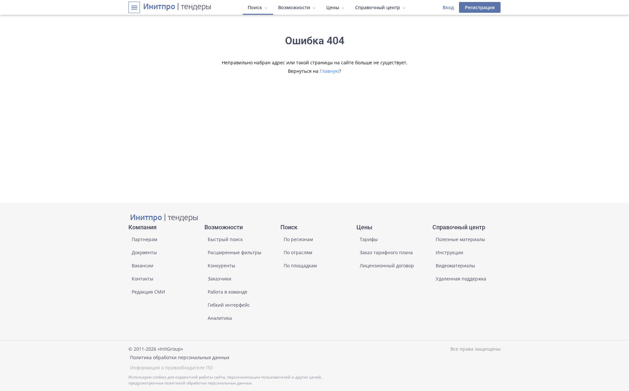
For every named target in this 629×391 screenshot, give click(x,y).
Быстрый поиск (225, 239)
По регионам (298, 239)
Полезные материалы (460, 239)
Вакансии (142, 265)
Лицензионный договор (387, 265)
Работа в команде (227, 292)
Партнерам (144, 239)
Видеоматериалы (455, 265)
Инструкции (449, 252)
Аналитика (220, 318)
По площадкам (300, 265)
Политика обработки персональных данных (179, 357)
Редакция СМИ (148, 292)
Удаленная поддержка (461, 279)
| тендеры (177, 7)
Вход (448, 7)
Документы (144, 252)
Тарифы (369, 239)
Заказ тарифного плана (386, 252)
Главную (329, 71)
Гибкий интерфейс (229, 305)
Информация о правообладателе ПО (171, 367)
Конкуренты (221, 265)
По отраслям (298, 252)
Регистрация (480, 7)
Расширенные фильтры (234, 252)
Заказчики (219, 279)
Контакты (142, 279)
